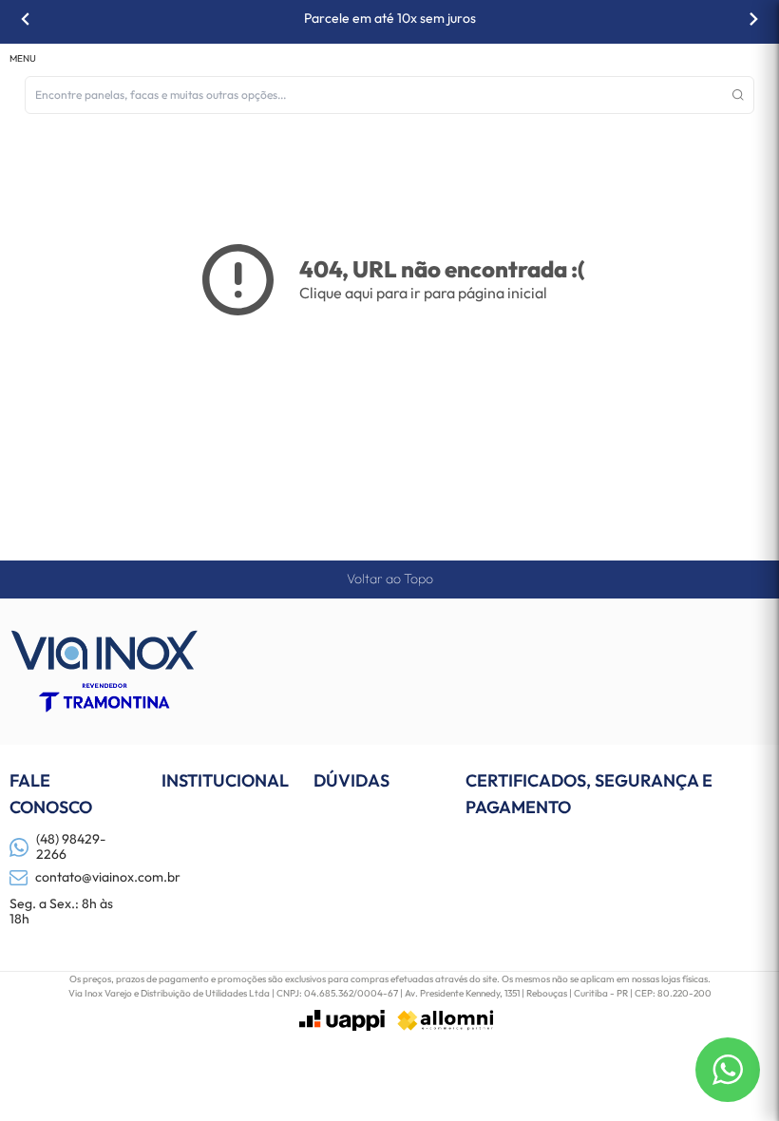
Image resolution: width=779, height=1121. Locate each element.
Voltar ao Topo (390, 578)
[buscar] (738, 95)
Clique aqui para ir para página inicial (423, 292)
